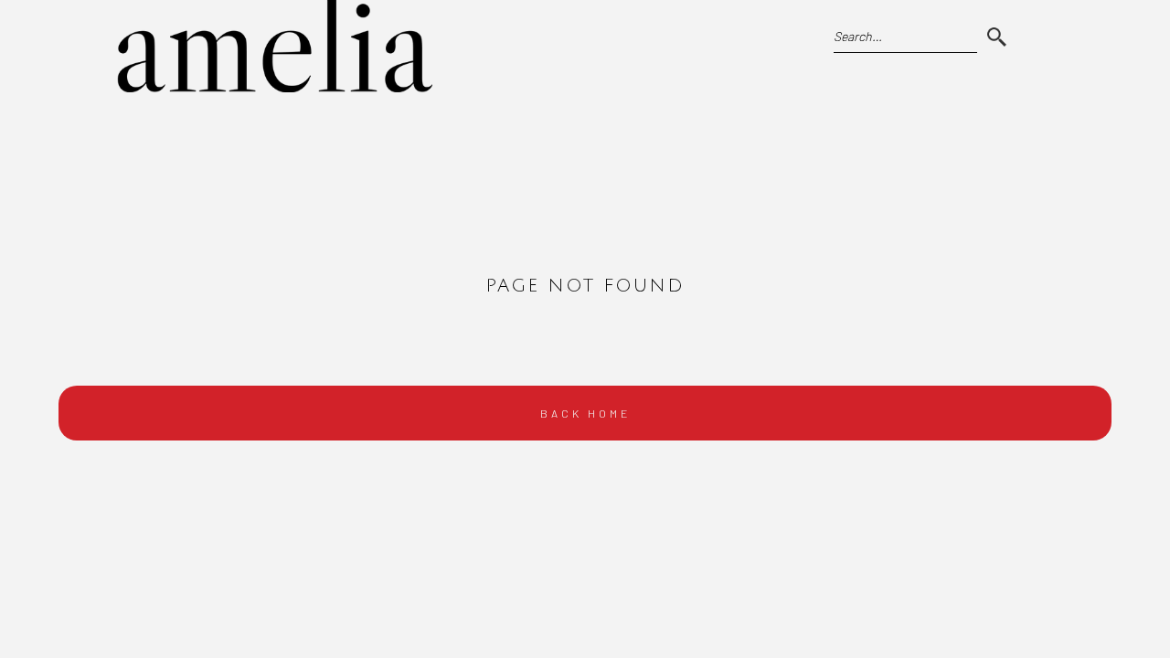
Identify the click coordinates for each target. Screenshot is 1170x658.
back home (585, 413)
